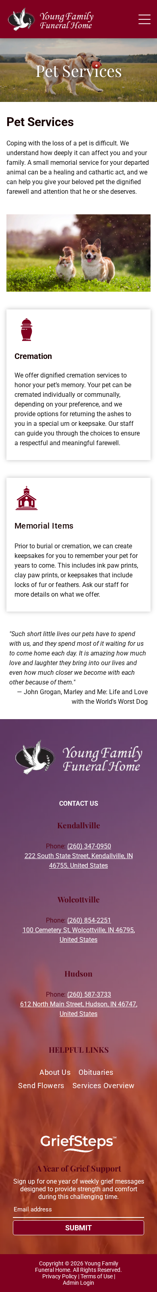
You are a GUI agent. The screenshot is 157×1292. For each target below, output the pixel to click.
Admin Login (78, 1283)
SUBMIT (78, 1228)
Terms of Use (97, 1276)
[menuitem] (56, 1072)
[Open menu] (144, 19)
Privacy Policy (59, 1276)
